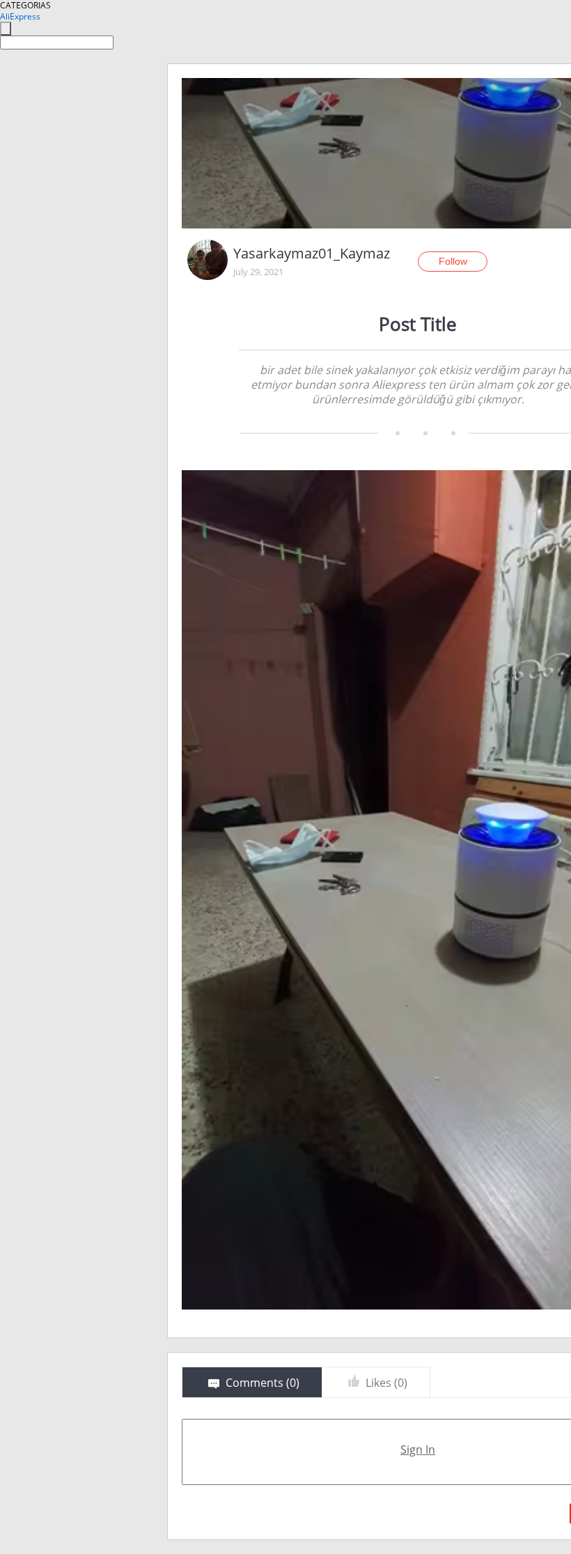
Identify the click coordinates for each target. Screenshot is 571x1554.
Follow (453, 261)
